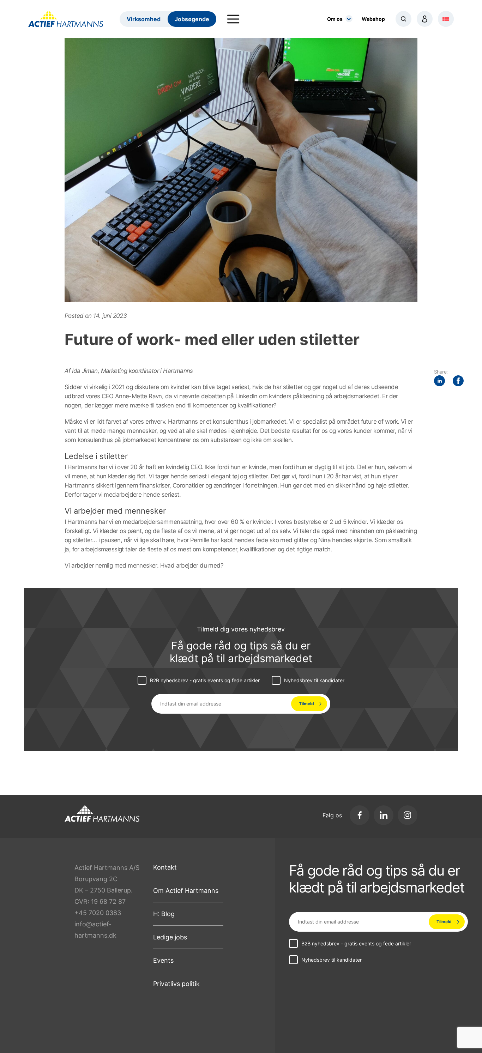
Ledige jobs (170, 937)
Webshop (373, 19)
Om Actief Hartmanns (185, 890)
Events (163, 960)
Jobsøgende (192, 19)
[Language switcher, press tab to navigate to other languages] (446, 19)
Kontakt (165, 867)
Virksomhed (144, 19)
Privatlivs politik (176, 983)
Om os (335, 19)
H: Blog (164, 914)
